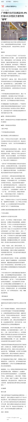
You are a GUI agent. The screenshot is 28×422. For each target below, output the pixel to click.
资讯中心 (15, 1)
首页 (2, 1)
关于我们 (8, 1)
